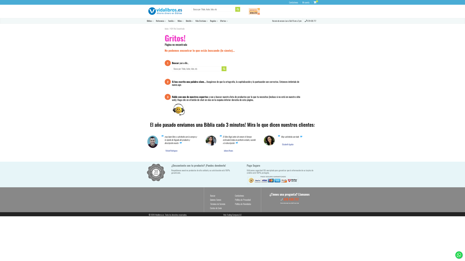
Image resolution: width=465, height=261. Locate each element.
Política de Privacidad (243, 199)
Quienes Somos (215, 199)
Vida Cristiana (200, 20)
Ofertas (223, 20)
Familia (171, 20)
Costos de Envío (216, 208)
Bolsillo (189, 20)
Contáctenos (293, 2)
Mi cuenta (305, 2)
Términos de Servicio (217, 204)
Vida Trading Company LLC (232, 214)
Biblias (149, 20)
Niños (180, 20)
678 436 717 (311, 20)
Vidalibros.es (159, 214)
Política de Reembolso (243, 204)
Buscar (212, 195)
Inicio (166, 28)
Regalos (213, 20)
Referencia (160, 20)
